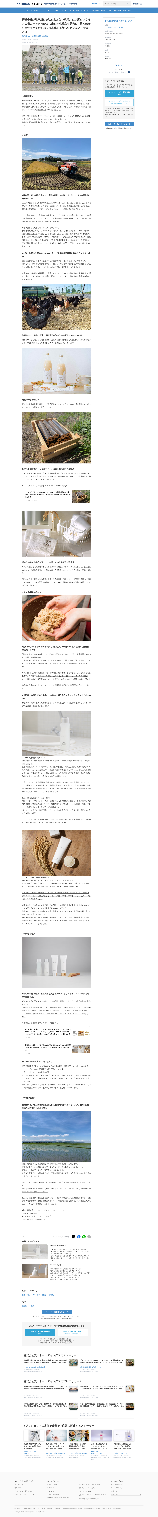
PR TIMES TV (50, 1488)
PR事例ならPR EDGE (85, 1491)
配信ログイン (96, 4)
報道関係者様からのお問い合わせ (72, 1508)
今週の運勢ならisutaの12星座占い (89, 1499)
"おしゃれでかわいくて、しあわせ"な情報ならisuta (92, 1494)
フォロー (121, 65)
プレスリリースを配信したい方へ (24, 1494)
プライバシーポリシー (28, 1508)
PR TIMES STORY (52, 1485)
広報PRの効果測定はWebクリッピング (58, 1497)
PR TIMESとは (19, 1485)
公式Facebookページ (117, 1485)
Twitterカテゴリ (116, 1494)
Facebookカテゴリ (116, 1488)
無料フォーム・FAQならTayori (88, 1488)
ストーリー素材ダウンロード (119, 124)
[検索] (128, 3)
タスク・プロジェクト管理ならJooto (89, 1485)
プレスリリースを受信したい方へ (24, 1491)
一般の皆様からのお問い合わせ (112, 1508)
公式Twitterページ (116, 1491)
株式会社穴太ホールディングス (118, 20)
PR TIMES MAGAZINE (53, 1494)
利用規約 (57, 1508)
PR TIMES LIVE (51, 1491)
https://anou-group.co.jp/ (114, 27)
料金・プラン (18, 1488)
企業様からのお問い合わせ (92, 1508)
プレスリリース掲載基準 (45, 1508)
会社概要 (17, 1508)
